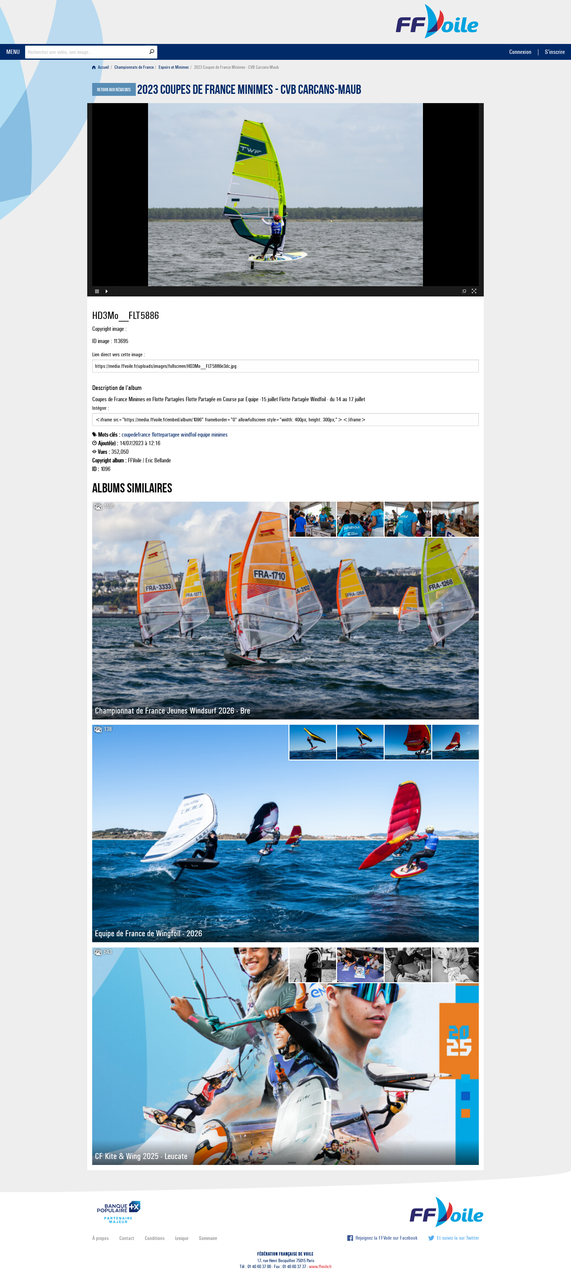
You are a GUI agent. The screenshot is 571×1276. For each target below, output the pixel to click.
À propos (100, 1238)
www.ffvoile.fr (320, 1266)
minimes (219, 434)
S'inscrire (555, 52)
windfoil (188, 434)
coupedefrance (136, 434)
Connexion (520, 52)
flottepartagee (165, 434)
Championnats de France (134, 67)
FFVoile (437, 20)
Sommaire (208, 1238)
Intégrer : (100, 408)
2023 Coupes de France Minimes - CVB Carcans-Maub (249, 91)
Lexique (181, 1238)
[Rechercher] (151, 51)
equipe (204, 434)
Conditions (155, 1238)
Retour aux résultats (114, 90)
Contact (126, 1238)
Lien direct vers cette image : (118, 354)
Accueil (103, 67)
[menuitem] (102, 67)
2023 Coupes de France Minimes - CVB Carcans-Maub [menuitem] (236, 67)
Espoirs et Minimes (174, 67)
